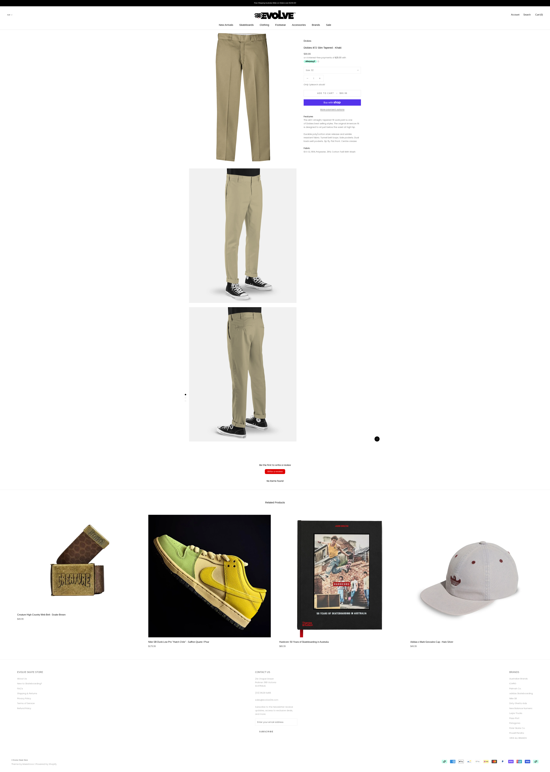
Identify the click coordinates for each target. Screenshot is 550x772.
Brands (316, 25)
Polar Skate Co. (517, 728)
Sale (328, 25)
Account (515, 14)
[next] (541, 578)
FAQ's (20, 688)
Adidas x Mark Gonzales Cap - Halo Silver (431, 642)
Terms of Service (26, 703)
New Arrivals (226, 25)
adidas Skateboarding (521, 693)
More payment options (332, 109)
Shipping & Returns (27, 693)
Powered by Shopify (46, 764)
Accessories (299, 25)
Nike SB (513, 698)
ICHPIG (512, 683)
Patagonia (514, 723)
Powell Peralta (516, 732)
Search (527, 14)
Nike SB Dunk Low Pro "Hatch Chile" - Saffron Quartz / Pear (178, 642)
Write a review (275, 471)
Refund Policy (24, 708)
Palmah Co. (515, 688)
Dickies (307, 41)
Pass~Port (514, 718)
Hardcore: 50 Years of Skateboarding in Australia (304, 642)
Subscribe (266, 732)
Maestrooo (28, 764)
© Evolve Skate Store (19, 760)
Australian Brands (518, 678)
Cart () (539, 14)
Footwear (280, 25)
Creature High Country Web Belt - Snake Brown (41, 614)
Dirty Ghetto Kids (518, 703)
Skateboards (246, 25)
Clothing (264, 25)
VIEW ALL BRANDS (518, 737)
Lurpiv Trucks (515, 713)
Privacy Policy (24, 698)
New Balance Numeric (520, 708)
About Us (22, 678)
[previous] (9, 578)
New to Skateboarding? (29, 683)
